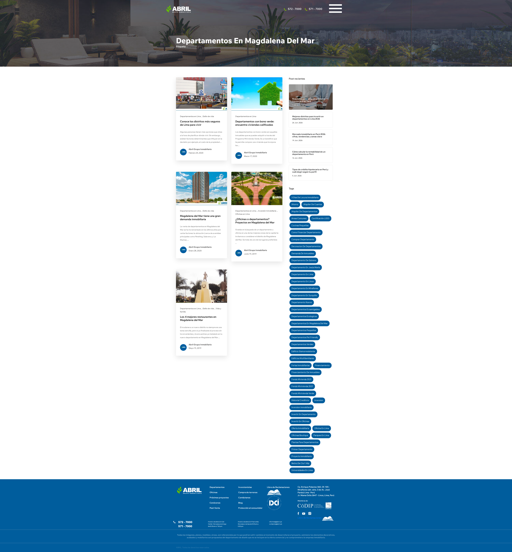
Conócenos (215, 503)
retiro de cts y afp (300, 463)
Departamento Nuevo (301, 302)
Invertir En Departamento (303, 414)
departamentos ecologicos (304, 316)
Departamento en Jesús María (305, 267)
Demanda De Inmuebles (302, 253)
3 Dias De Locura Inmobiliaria (305, 197)
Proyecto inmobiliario (301, 456)
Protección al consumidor (250, 508)
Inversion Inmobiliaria (301, 407)
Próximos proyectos (219, 498)
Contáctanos (244, 498)
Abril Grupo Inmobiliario (200, 149)
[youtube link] (303, 514)
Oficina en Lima (321, 428)
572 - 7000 (185, 522)
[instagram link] (309, 513)
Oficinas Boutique (299, 435)
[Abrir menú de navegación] (335, 2)
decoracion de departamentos (306, 246)
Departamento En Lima (302, 274)
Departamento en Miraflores (304, 288)
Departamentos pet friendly (304, 337)
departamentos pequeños (303, 330)
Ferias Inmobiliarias (300, 365)
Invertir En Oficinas (300, 421)
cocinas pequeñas (300, 225)
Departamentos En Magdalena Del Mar (309, 323)
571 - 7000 (185, 526)
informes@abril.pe (275, 522)
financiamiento (322, 365)
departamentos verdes (302, 344)
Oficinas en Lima (242, 214)
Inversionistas (245, 487)
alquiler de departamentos (304, 211)
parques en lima (321, 435)
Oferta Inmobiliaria (300, 428)
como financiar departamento (306, 232)
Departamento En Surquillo (304, 295)
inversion (318, 400)
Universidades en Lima (302, 470)
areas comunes (298, 218)
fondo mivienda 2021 (301, 379)
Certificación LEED (320, 218)
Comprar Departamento (302, 239)
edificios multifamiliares (302, 358)
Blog (240, 503)
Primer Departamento (301, 449)
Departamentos (217, 487)
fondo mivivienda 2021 (302, 386)
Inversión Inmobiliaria (267, 211)
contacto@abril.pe (275, 524)
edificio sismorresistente (303, 351)
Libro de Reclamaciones (278, 487)
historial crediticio (300, 400)
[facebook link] (298, 513)
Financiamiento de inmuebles (305, 372)
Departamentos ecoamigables (305, 309)
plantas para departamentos (304, 442)
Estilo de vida (208, 116)
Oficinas (213, 492)
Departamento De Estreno (303, 260)
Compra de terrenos (247, 492)
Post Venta (215, 508)
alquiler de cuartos (312, 204)
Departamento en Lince (302, 281)
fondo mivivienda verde (302, 393)
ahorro (294, 204)
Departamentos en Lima (190, 116)
